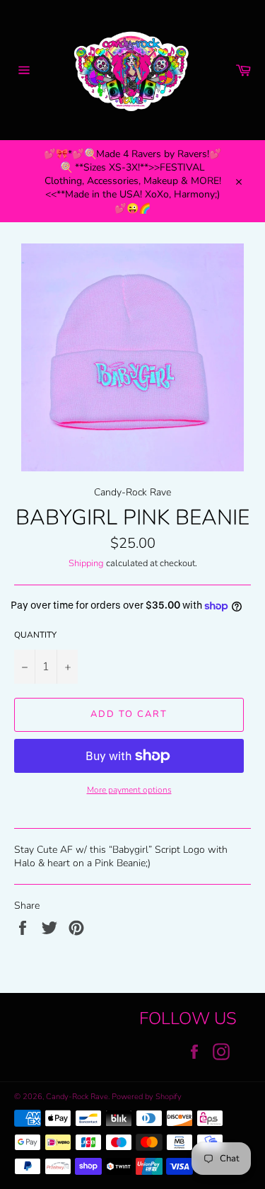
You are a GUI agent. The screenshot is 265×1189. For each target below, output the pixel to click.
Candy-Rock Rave (77, 1096)
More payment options (129, 789)
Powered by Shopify (147, 1096)
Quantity (35, 635)
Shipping (86, 563)
